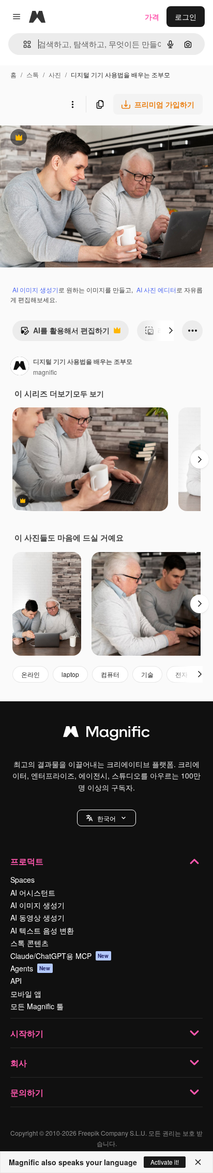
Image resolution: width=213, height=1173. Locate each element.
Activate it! (164, 1161)
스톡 (32, 74)
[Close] (198, 1162)
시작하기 (26, 1033)
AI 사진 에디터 (156, 289)
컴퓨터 (110, 674)
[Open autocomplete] (23, 44)
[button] (106, 818)
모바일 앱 (25, 993)
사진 (55, 74)
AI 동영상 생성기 (37, 917)
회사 (18, 1063)
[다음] (170, 330)
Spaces (22, 879)
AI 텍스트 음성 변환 (42, 930)
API (16, 981)
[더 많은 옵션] (72, 104)
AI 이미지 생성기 (35, 289)
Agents (30, 968)
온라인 (30, 674)
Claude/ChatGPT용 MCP (59, 956)
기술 (147, 674)
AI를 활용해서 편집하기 (65, 333)
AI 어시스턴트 (32, 892)
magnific (45, 372)
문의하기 (26, 1092)
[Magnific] (106, 734)
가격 (152, 16)
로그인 (185, 16)
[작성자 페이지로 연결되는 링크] (19, 367)
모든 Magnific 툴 (37, 1006)
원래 (59, 138)
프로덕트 (26, 861)
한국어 (106, 818)
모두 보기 (88, 393)
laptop (70, 674)
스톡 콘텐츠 (29, 943)
